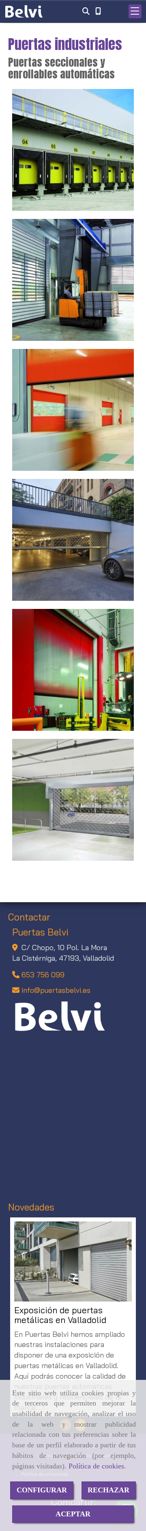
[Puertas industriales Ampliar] (73, 150)
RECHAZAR (108, 1490)
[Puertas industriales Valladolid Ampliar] (73, 670)
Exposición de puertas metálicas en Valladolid (60, 1315)
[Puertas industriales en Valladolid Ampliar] (73, 280)
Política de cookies (96, 1466)
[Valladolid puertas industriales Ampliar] (73, 410)
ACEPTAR (73, 1514)
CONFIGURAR (42, 1490)
